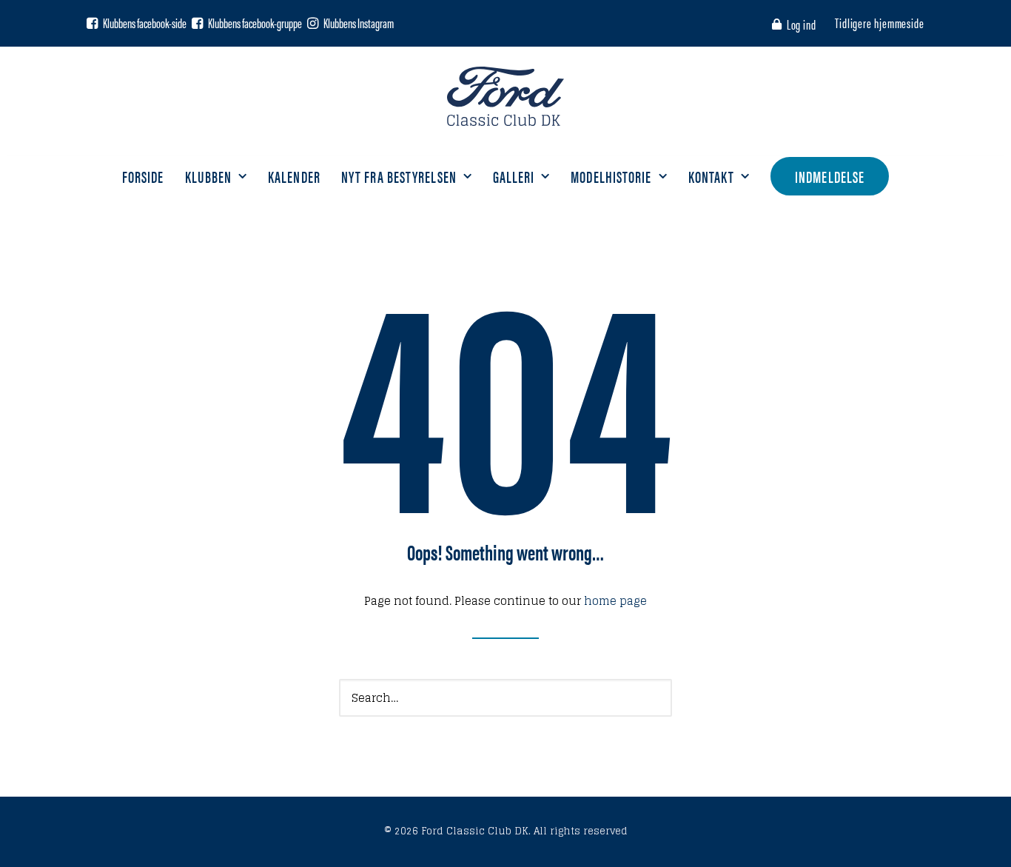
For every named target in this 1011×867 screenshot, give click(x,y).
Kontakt (711, 175)
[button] (92, 23)
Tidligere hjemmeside (879, 22)
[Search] (505, 698)
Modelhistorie (611, 175)
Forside (143, 175)
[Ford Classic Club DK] (505, 96)
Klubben (208, 175)
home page (615, 601)
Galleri (514, 175)
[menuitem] (797, 24)
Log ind (801, 24)
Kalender (294, 175)
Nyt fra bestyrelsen (399, 175)
